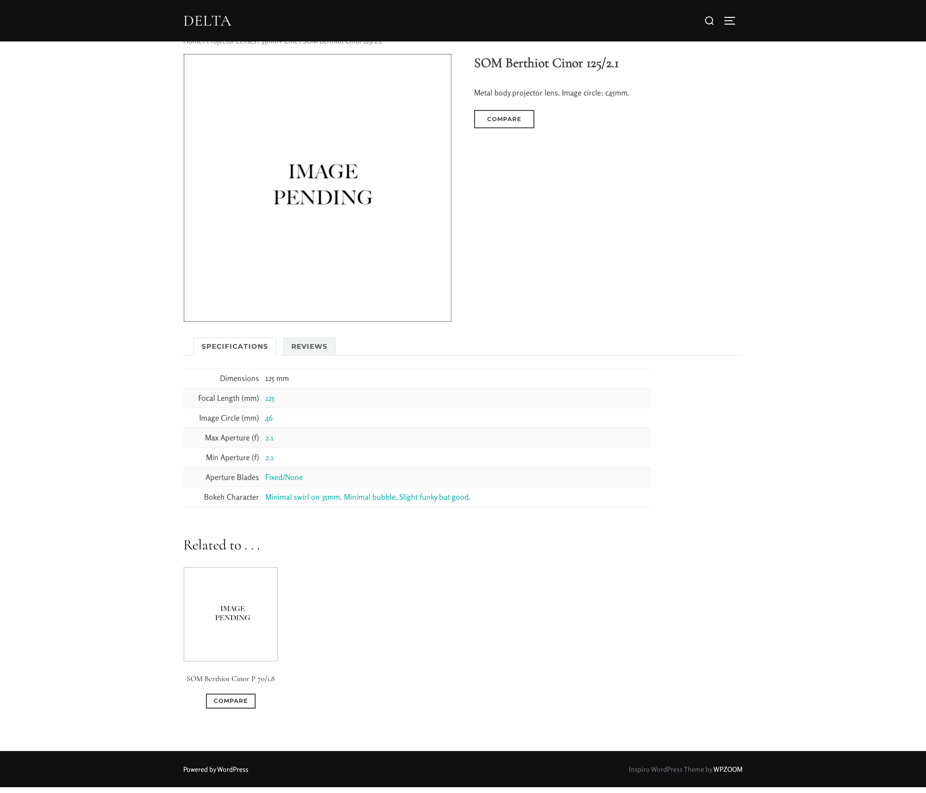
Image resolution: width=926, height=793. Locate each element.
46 (268, 418)
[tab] (234, 346)
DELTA (207, 20)
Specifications (235, 346)
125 (269, 398)
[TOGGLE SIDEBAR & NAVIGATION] (733, 20)
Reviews (309, 346)
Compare (504, 119)
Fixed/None (284, 477)
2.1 (269, 437)
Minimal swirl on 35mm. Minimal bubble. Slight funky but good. (368, 497)
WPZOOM (728, 769)
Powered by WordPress (215, 769)
